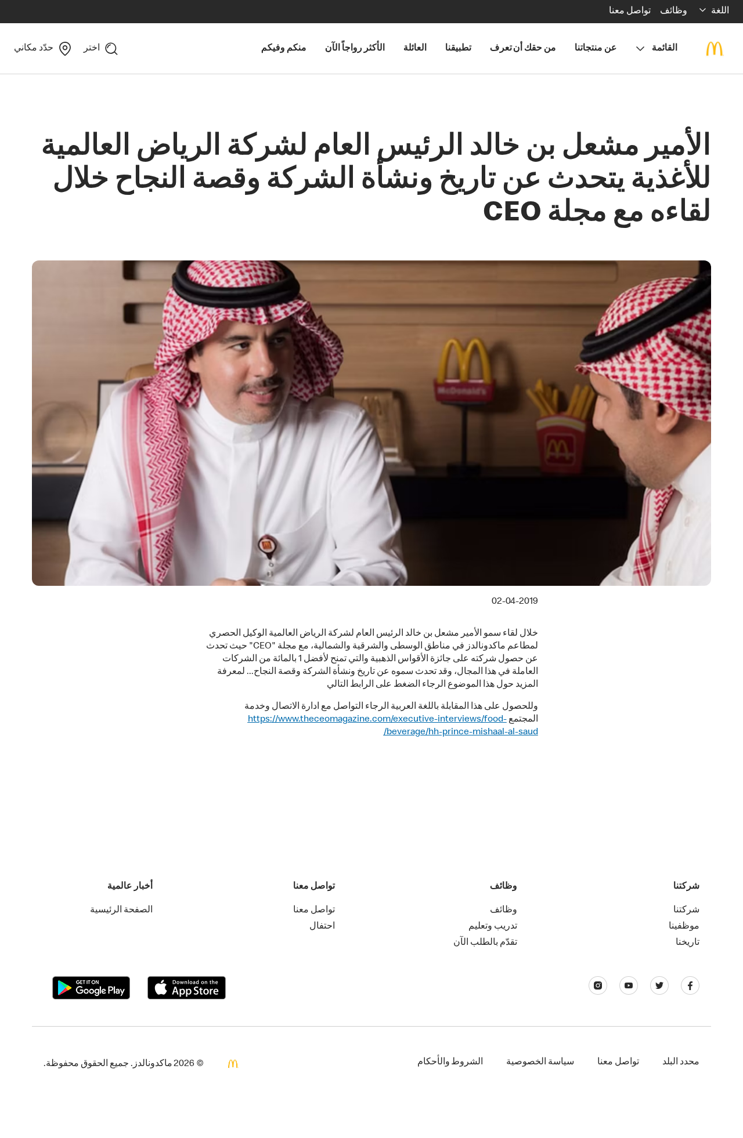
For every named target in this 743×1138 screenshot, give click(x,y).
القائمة (664, 48)
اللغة (720, 11)
